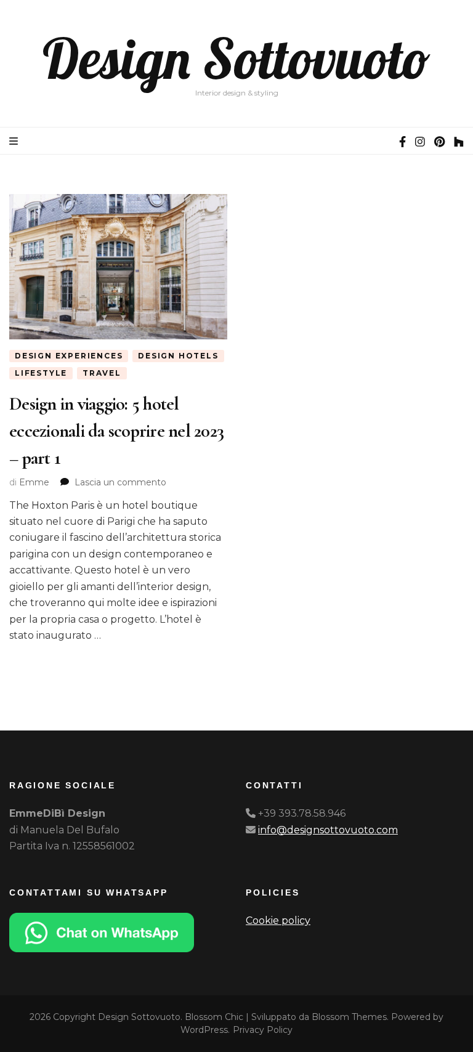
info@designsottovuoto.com (328, 830)
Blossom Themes (349, 1016)
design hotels (178, 355)
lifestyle (41, 373)
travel (102, 373)
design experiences (69, 355)
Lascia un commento (120, 482)
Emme (34, 482)
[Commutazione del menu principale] (15, 141)
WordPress (204, 1029)
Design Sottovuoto (236, 58)
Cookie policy (278, 920)
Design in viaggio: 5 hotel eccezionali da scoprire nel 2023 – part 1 (116, 430)
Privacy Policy (263, 1029)
